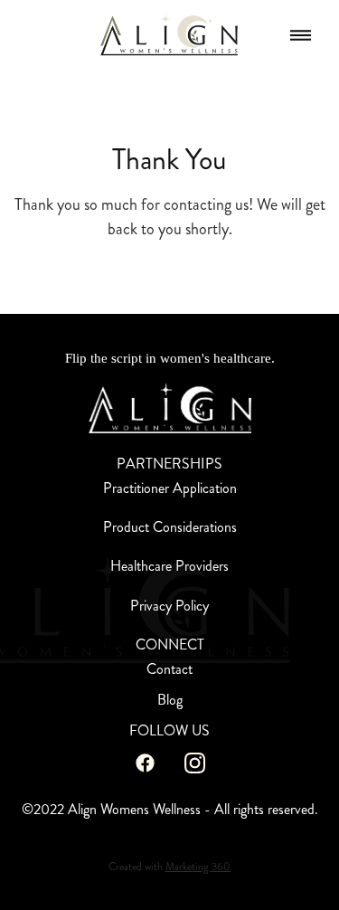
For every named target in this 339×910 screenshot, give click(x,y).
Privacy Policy (169, 605)
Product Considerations (170, 527)
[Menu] (300, 36)
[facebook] (145, 763)
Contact (169, 669)
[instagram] (195, 763)
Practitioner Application (170, 488)
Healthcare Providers (169, 565)
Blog (170, 699)
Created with (169, 867)
